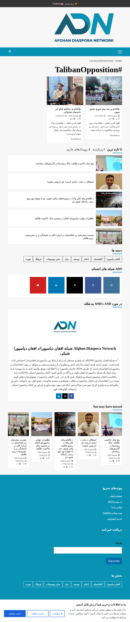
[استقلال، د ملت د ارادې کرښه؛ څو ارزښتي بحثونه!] (109, 186)
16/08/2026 (19, 461)
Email (118, 542)
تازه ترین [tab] (113, 149)
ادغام (86, 259)
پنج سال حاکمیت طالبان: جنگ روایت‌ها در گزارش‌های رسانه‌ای (65, 163)
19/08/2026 (89, 452)
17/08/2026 (66, 464)
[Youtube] (38, 285)
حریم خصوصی (114, 518)
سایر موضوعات (53, 259)
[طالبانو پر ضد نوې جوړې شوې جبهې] (104, 90)
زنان (67, 259)
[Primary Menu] (119, 51)
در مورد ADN (115, 501)
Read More (115, 135)
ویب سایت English (112, 512)
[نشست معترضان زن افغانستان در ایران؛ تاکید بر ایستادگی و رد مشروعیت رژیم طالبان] (109, 241)
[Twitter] (65, 396)
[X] (75, 285)
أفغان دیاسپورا (113, 259)
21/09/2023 (59, 116)
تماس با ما (116, 507)
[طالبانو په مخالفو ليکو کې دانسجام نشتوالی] (65, 90)
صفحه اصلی (115, 495)
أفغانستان (97, 259)
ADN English (112, 116)
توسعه (76, 259)
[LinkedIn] (59, 396)
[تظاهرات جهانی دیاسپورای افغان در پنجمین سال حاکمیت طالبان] (109, 222)
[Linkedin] (56, 285)
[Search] (10, 51)
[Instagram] (111, 285)
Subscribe (114, 561)
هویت (28, 259)
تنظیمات (56, 613)
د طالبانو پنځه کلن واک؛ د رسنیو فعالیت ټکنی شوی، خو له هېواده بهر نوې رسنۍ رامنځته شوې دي (65, 448)
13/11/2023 (98, 116)
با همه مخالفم (38, 613)
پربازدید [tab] (98, 149)
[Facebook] (93, 285)
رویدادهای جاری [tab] (77, 149)
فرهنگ (38, 259)
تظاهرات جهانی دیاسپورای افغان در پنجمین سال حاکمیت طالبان (64, 218)
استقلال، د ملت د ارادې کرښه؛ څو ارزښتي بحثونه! (70, 182)
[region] (65, 611)
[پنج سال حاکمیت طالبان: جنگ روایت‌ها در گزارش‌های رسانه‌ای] (109, 168)
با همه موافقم (15, 613)
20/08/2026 (113, 458)
